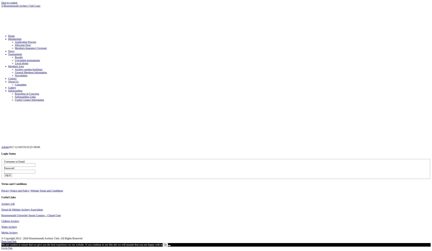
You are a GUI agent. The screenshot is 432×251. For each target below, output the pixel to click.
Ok (165, 245)
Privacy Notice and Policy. (15, 190)
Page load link (9, 241)
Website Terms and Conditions (46, 190)
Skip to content (9, 2)
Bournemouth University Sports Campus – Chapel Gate (31, 215)
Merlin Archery (9, 232)
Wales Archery (9, 226)
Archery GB (8, 203)
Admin (5, 147)
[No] (169, 245)
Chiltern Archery (10, 221)
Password (9, 168)
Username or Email (14, 161)
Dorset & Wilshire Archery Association (22, 209)
